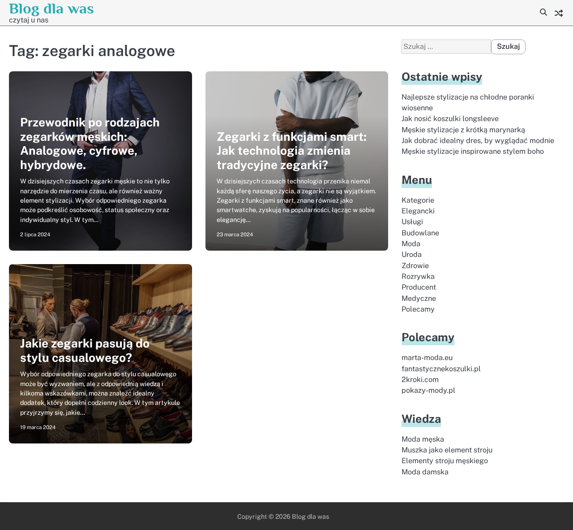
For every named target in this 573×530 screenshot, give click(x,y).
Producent (419, 287)
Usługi (412, 221)
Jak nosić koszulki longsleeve (450, 118)
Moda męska (423, 439)
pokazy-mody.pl (428, 390)
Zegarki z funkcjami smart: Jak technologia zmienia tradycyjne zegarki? (292, 151)
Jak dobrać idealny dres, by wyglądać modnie (478, 140)
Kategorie (418, 200)
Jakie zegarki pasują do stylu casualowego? (85, 350)
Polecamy (418, 309)
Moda (411, 243)
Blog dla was (51, 8)
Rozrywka (418, 276)
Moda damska (425, 472)
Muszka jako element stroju (447, 450)
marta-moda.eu (427, 357)
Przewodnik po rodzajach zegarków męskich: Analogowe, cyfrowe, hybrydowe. (90, 143)
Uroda (412, 254)
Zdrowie (415, 265)
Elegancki (418, 211)
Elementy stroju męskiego (445, 460)
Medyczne (419, 298)
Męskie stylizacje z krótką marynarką (463, 130)
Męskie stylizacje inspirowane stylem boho (473, 151)
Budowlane (420, 233)
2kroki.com (420, 379)
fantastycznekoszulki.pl (441, 369)
